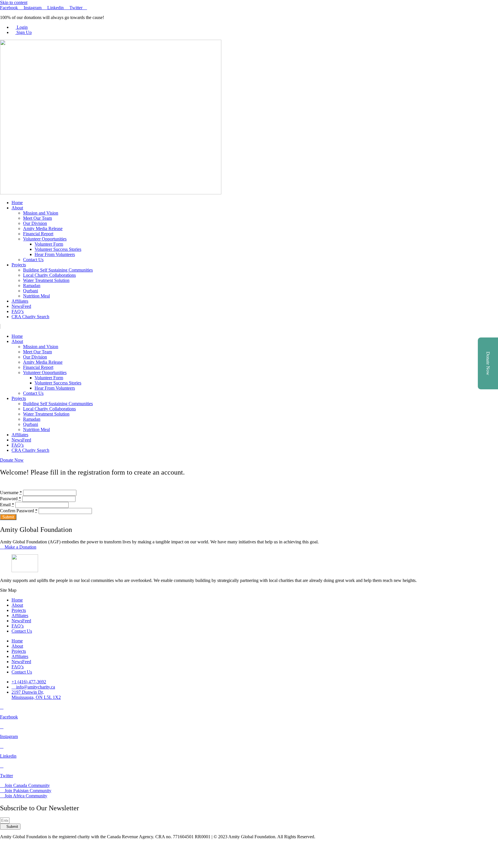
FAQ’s (18, 311)
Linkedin (8, 756)
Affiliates (20, 301)
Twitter (6, 775)
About (17, 207)
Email (7, 504)
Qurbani (30, 290)
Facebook (9, 716)
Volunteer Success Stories (58, 249)
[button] (249, 326)
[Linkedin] (1, 746)
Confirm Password (18, 510)
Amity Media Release (43, 228)
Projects (19, 264)
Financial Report (38, 233)
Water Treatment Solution (46, 280)
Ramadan (31, 285)
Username (11, 492)
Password (10, 498)
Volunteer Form (49, 244)
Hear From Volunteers (55, 254)
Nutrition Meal (36, 295)
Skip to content (13, 2)
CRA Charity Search (30, 316)
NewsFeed (21, 306)
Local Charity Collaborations (49, 275)
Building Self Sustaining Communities (58, 270)
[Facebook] (1, 707)
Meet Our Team (37, 218)
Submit (8, 517)
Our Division (35, 223)
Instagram (9, 736)
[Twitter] (1, 765)
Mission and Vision (40, 212)
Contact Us (33, 259)
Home (17, 202)
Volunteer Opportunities (45, 238)
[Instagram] (1, 726)
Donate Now (488, 363)
